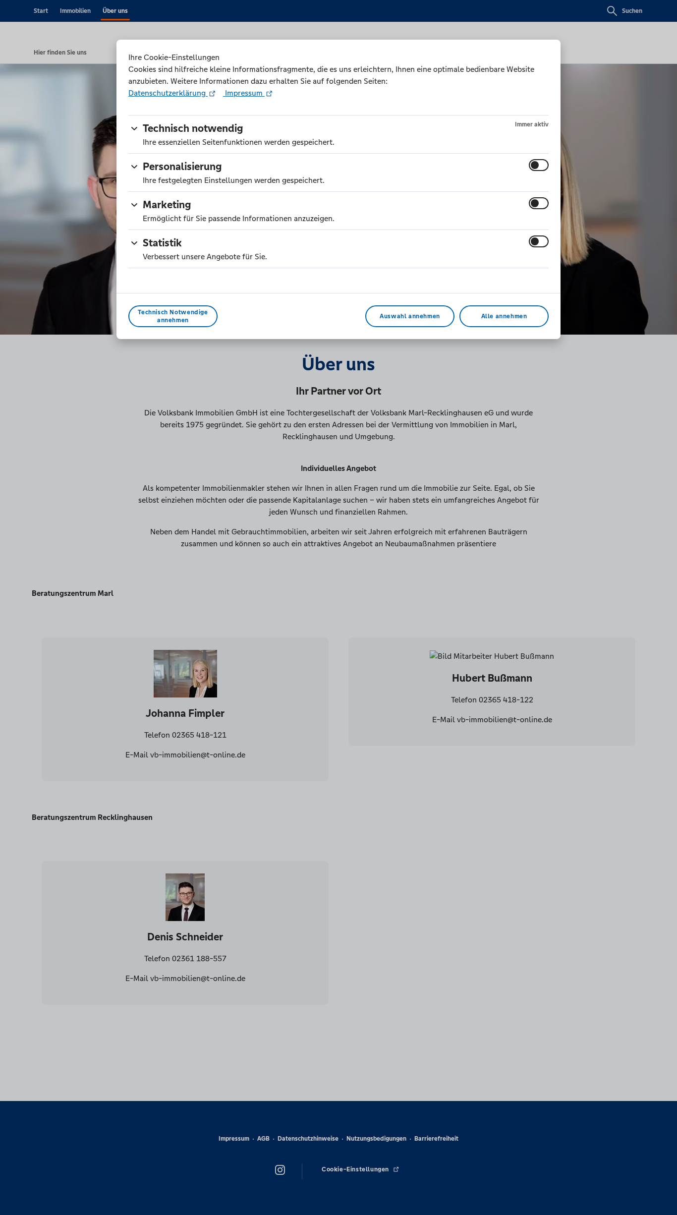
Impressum (244, 93)
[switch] (539, 165)
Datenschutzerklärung (168, 93)
